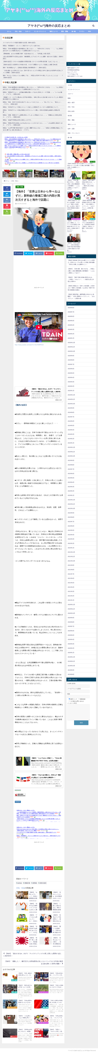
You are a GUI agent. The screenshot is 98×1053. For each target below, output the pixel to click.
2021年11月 (71, 556)
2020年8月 (71, 622)
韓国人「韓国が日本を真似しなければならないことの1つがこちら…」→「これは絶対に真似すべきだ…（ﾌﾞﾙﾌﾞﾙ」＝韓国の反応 (33, 124)
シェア (7, 189)
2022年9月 (71, 513)
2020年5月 (71, 635)
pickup (20, 883)
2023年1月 (71, 495)
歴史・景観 (64, 31)
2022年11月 (71, 504)
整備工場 (27, 883)
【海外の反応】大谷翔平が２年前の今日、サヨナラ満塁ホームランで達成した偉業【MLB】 (30, 64)
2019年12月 (71, 657)
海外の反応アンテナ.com (74, 76)
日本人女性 (71, 111)
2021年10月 (71, 561)
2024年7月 (71, 416)
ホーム (9, 31)
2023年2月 (71, 491)
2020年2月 (71, 648)
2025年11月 (71, 347)
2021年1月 (71, 600)
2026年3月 (71, 329)
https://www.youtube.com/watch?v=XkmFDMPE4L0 (29, 344)
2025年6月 (71, 368)
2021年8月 (71, 569)
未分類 (70, 115)
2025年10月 (71, 351)
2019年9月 (71, 670)
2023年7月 (71, 469)
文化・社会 (18, 31)
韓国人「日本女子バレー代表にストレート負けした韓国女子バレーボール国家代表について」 (31, 107)
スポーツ (27, 31)
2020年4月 (71, 639)
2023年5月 (71, 478)
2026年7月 (71, 312)
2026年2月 (71, 333)
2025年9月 (71, 355)
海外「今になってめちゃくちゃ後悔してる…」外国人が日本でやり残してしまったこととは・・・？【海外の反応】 (33, 76)
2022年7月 (71, 521)
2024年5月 (71, 425)
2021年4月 (71, 587)
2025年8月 (71, 360)
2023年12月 (71, 447)
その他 (70, 85)
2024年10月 (71, 403)
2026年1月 (71, 338)
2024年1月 (71, 443)
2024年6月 (71, 421)
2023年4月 (71, 482)
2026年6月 (71, 316)
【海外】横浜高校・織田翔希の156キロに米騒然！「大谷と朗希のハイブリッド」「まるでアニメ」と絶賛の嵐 (81, 296)
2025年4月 (71, 377)
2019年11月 (71, 661)
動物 (69, 98)
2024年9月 (71, 408)
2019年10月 (71, 665)
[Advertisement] (39, 270)
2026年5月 (71, 320)
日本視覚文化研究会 (73, 70)
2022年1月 (71, 547)
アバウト (82, 31)
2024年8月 (71, 412)
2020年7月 (71, 626)
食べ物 (74, 31)
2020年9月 (71, 617)
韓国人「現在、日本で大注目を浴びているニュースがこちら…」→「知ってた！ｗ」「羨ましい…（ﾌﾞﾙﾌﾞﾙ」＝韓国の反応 (32, 103)
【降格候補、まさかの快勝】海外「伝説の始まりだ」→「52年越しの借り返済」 (27, 53)
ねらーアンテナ (72, 72)
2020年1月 (71, 652)
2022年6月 (71, 526)
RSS (89, 31)
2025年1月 (71, 390)
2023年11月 (71, 451)
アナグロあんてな (72, 74)
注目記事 (9, 38)
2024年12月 (71, 395)
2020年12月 (71, 604)
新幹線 (35, 883)
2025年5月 (71, 373)
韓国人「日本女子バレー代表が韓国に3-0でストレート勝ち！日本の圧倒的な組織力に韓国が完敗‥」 (31, 111)
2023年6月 (71, 473)
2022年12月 (71, 499)
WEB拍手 (17, 801)
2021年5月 (71, 582)
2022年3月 (71, 539)
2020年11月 (71, 609)
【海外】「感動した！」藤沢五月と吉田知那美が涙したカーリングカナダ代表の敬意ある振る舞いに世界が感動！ (34, 962)
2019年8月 (71, 674)
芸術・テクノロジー (74, 133)
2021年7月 (71, 574)
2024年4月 (71, 429)
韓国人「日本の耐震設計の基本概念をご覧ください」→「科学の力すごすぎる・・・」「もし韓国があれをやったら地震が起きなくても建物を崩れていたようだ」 (33, 49)
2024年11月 (71, 399)
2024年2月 (71, 438)
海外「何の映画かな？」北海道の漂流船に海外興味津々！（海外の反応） (25, 67)
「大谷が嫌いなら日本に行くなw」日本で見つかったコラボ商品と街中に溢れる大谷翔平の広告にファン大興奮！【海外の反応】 (33, 71)
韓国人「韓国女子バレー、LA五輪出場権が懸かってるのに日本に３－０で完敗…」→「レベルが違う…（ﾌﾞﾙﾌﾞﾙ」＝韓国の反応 (32, 93)
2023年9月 (71, 460)
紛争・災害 (71, 128)
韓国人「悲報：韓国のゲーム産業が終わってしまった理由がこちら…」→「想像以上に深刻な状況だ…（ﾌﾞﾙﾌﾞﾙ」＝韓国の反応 (32, 116)
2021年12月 (71, 552)
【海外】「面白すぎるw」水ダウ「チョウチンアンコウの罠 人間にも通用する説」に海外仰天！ (32, 955)
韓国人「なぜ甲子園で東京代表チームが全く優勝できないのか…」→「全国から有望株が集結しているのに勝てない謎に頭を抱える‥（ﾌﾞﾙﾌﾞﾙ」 (33, 129)
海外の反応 (43, 883)
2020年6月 (71, 630)
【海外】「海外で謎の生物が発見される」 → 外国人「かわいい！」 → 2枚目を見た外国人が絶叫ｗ (81, 279)
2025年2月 (71, 386)
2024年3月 (71, 434)
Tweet (7, 195)
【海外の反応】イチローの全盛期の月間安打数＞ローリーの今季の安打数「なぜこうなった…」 (31, 61)
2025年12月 (71, 342)
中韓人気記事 (11, 82)
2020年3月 (71, 644)
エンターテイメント (40, 31)
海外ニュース (54, 31)
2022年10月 (71, 508)
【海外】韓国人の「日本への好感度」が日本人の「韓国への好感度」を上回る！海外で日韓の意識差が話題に (81, 288)
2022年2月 (71, 543)
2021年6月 (71, 578)
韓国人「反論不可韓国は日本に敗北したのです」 (17, 120)
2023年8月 (71, 465)
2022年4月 (71, 534)
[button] (4, 173)
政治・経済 (71, 102)
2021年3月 (71, 591)
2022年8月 (71, 517)
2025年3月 (71, 381)
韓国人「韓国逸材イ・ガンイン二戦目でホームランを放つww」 (22, 45)
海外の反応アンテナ (73, 68)
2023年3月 (71, 486)
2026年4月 (71, 325)
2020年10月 (71, 613)
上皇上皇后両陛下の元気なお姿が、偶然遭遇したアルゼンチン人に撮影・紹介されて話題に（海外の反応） (33, 57)
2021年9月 (71, 565)
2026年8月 (71, 307)
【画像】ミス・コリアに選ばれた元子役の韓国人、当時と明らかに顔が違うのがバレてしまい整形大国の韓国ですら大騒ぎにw (33, 98)
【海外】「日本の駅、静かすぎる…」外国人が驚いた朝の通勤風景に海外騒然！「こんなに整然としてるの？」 (81, 271)
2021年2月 (71, 595)
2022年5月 (71, 530)
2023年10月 (71, 456)
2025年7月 (71, 364)
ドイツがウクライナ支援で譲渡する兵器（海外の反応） (19, 42)
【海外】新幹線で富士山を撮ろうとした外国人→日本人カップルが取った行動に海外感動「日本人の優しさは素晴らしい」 (81, 262)
